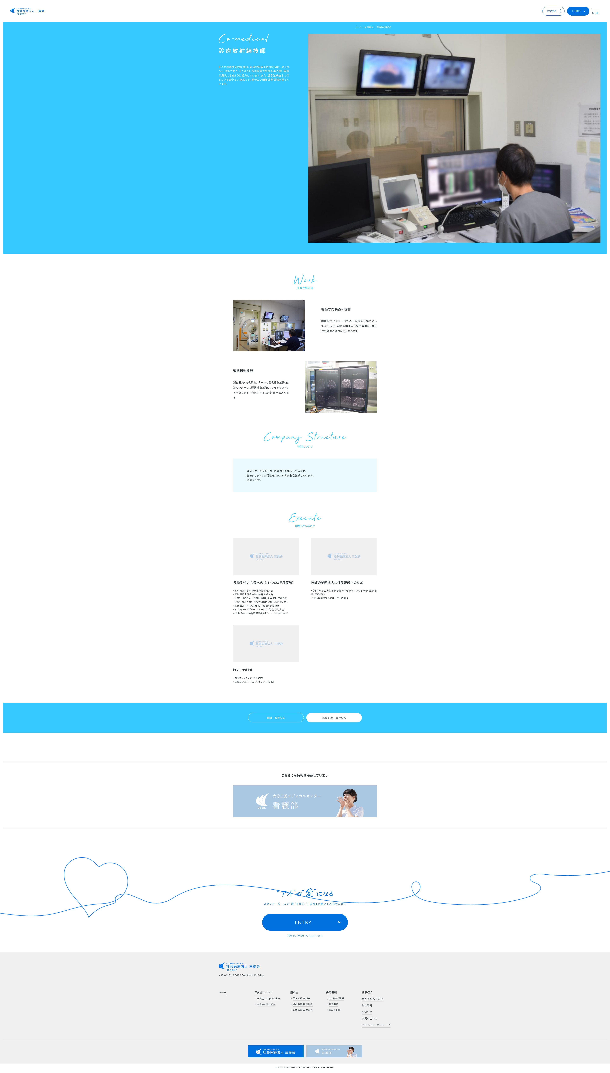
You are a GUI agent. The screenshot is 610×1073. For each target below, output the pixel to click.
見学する (551, 11)
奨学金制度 (335, 1010)
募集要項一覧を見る (334, 718)
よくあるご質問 (336, 998)
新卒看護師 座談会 (303, 1010)
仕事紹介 (369, 27)
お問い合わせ (370, 1018)
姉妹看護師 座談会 (303, 1004)
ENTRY (576, 11)
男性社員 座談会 (301, 998)
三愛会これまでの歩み (268, 998)
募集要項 (333, 1004)
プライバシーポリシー (375, 1025)
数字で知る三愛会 (372, 999)
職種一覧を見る (276, 718)
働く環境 (367, 1005)
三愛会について (263, 992)
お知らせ (367, 1012)
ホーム (359, 27)
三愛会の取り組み (266, 1004)
